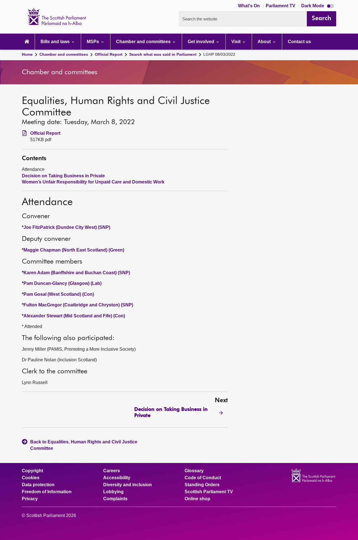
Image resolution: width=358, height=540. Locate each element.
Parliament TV (281, 5)
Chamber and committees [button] (144, 41)
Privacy (30, 499)
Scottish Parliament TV (209, 492)
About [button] (265, 41)
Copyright (32, 471)
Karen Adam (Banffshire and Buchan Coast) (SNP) (76, 272)
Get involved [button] (201, 41)
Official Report (109, 54)
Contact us (299, 41)
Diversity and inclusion (127, 485)
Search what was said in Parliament (163, 54)
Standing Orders (202, 485)
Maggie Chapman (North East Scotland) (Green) (73, 250)
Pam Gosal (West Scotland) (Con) (58, 294)
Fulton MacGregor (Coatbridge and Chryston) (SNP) (78, 304)
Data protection (38, 485)
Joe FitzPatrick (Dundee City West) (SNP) (66, 227)
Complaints (115, 499)
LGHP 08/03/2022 (219, 54)
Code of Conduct (203, 478)
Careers (111, 471)
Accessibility (116, 478)
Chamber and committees (63, 54)
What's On (249, 5)
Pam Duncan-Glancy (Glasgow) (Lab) (62, 283)
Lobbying (113, 492)
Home (27, 54)
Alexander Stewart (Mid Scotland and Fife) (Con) (74, 315)
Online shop (197, 499)
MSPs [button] (93, 41)
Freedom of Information (47, 492)
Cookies (30, 478)
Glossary (194, 471)
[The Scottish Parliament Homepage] (27, 42)
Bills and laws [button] (56, 41)
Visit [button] (236, 41)
